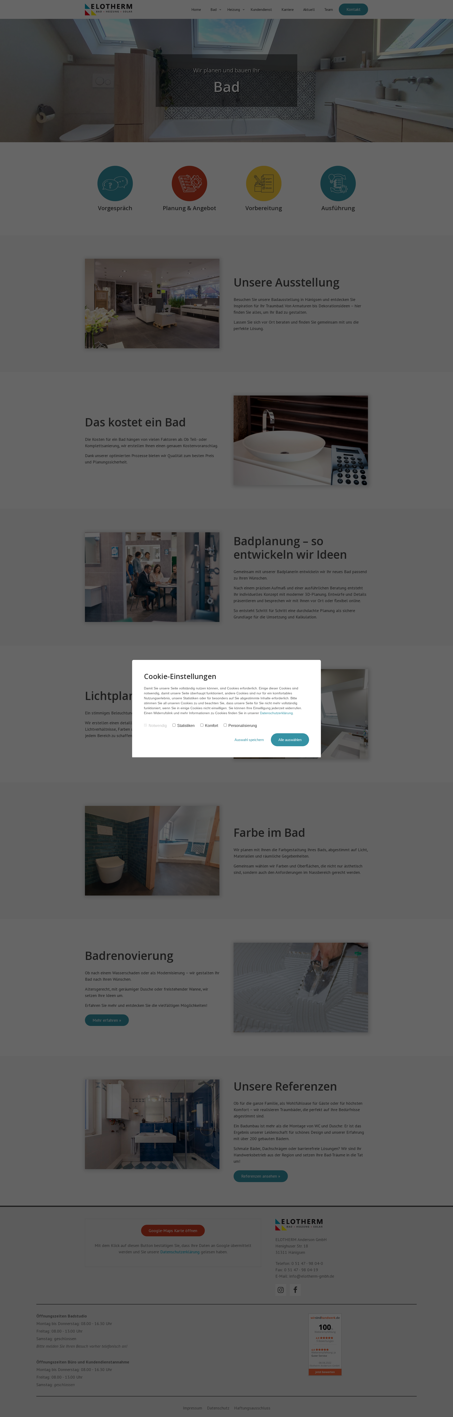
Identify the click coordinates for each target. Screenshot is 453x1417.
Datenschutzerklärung (276, 713)
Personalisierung (242, 726)
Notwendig (158, 726)
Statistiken (186, 726)
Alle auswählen (290, 740)
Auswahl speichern (249, 740)
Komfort (211, 726)
